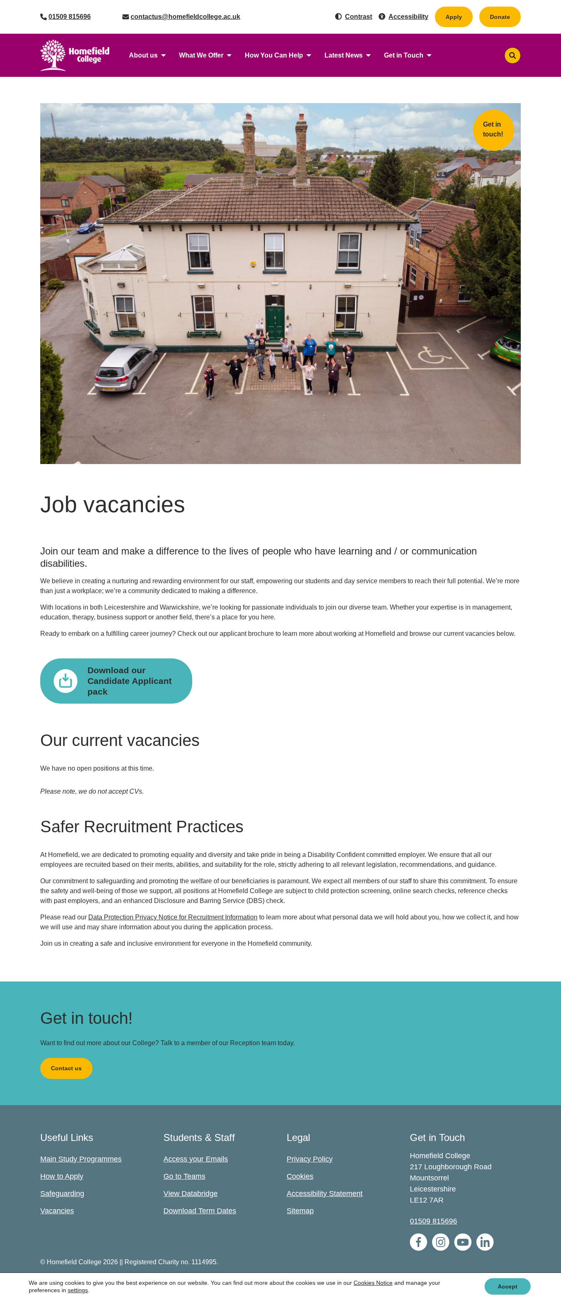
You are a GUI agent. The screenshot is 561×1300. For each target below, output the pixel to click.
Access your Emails (195, 1159)
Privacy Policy (310, 1159)
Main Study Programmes (81, 1159)
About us (143, 55)
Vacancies (57, 1211)
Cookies (300, 1176)
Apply (454, 17)
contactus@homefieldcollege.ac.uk (185, 16)
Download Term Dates (199, 1211)
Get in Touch (403, 55)
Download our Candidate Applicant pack (129, 681)
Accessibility (408, 16)
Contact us (66, 1068)
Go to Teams (184, 1176)
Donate (505, 16)
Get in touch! (493, 129)
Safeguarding (62, 1193)
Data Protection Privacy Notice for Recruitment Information (173, 917)
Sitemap (300, 1211)
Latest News (343, 55)
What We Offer (201, 55)
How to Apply (61, 1176)
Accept (507, 1286)
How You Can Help (274, 55)
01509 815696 (69, 16)
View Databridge (190, 1193)
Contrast (358, 16)
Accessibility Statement (325, 1193)
